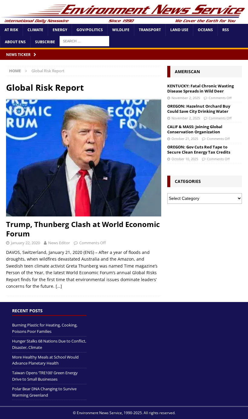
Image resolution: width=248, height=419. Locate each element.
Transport (150, 29)
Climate (35, 29)
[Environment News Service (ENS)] (124, 20)
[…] (59, 286)
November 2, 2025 (185, 98)
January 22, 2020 (25, 242)
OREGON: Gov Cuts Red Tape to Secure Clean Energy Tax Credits (198, 149)
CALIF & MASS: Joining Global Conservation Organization (194, 129)
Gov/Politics (90, 29)
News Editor (59, 242)
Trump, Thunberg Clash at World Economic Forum (83, 229)
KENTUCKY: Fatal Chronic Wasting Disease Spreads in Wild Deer (200, 88)
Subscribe (45, 41)
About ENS (15, 41)
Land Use (179, 29)
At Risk (11, 29)
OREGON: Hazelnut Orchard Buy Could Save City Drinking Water (198, 108)
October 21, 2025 (184, 138)
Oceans (205, 29)
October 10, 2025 (184, 159)
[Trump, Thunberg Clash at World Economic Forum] (83, 157)
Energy (60, 29)
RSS (225, 29)
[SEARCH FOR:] (84, 40)
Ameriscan (187, 71)
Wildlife (120, 29)
